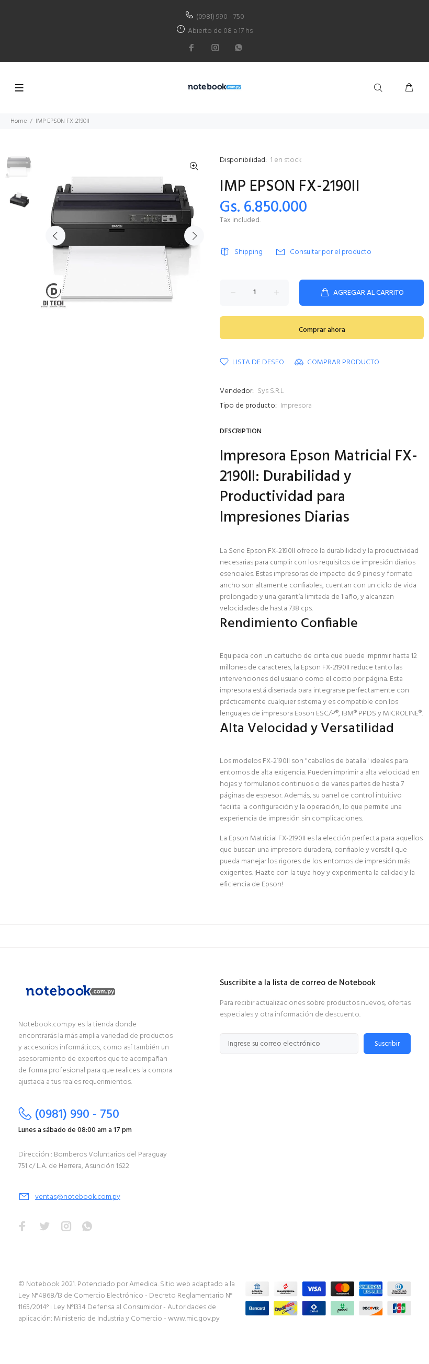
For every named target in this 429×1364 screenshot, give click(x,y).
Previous (55, 236)
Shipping (248, 252)
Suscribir (387, 1044)
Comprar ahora (322, 330)
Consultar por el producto (330, 252)
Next (194, 236)
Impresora (296, 406)
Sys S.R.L (270, 391)
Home (18, 121)
